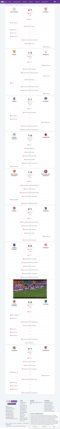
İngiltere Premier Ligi (23, 406)
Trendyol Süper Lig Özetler (48, 403)
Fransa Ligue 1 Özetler (48, 409)
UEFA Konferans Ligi (23, 410)
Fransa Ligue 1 (22, 413)
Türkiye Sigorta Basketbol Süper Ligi (36, 402)
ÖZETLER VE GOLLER (16, 1)
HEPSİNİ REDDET (44, 426)
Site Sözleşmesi (19, 423)
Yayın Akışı (10, 423)
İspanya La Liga (22, 415)
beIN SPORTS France (9, 410)
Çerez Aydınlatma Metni (45, 424)
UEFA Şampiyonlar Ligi (23, 408)
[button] (4, 1)
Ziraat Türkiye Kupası (23, 405)
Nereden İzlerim (8, 424)
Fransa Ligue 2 (22, 420)
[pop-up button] (44, 297)
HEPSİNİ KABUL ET (35, 426)
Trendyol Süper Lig (23, 402)
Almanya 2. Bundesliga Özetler (49, 410)
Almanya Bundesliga (23, 412)
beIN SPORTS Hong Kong (10, 413)
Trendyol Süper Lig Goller (48, 402)
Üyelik (7, 423)
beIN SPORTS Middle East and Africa (12, 418)
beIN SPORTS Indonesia (10, 417)
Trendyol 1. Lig (22, 403)
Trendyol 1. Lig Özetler (48, 405)
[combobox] (10, 4)
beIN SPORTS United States (10, 408)
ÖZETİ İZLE (30, 13)
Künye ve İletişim (25, 423)
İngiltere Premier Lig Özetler (49, 406)
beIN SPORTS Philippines (10, 415)
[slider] (30, 295)
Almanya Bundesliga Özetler (49, 408)
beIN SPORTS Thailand (9, 414)
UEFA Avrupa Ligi (23, 409)
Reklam (14, 423)
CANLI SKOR (37, 1)
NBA (30, 403)
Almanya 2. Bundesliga (23, 419)
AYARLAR (54, 426)
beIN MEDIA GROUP (9, 407)
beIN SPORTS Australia (9, 411)
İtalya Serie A (22, 416)
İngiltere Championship (24, 417)
